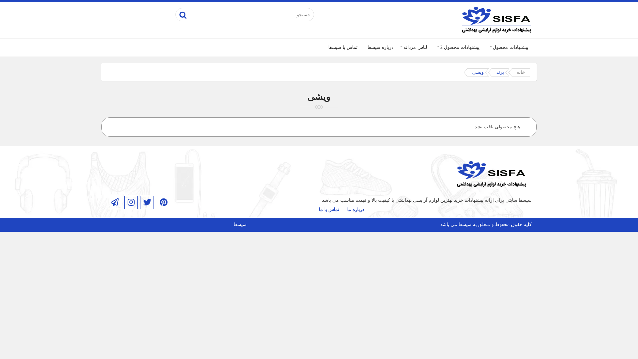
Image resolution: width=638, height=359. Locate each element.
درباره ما (355, 209)
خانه (521, 72)
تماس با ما (329, 209)
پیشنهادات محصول (510, 47)
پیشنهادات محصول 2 (459, 47)
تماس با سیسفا (343, 47)
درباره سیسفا (380, 47)
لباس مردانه (415, 47)
